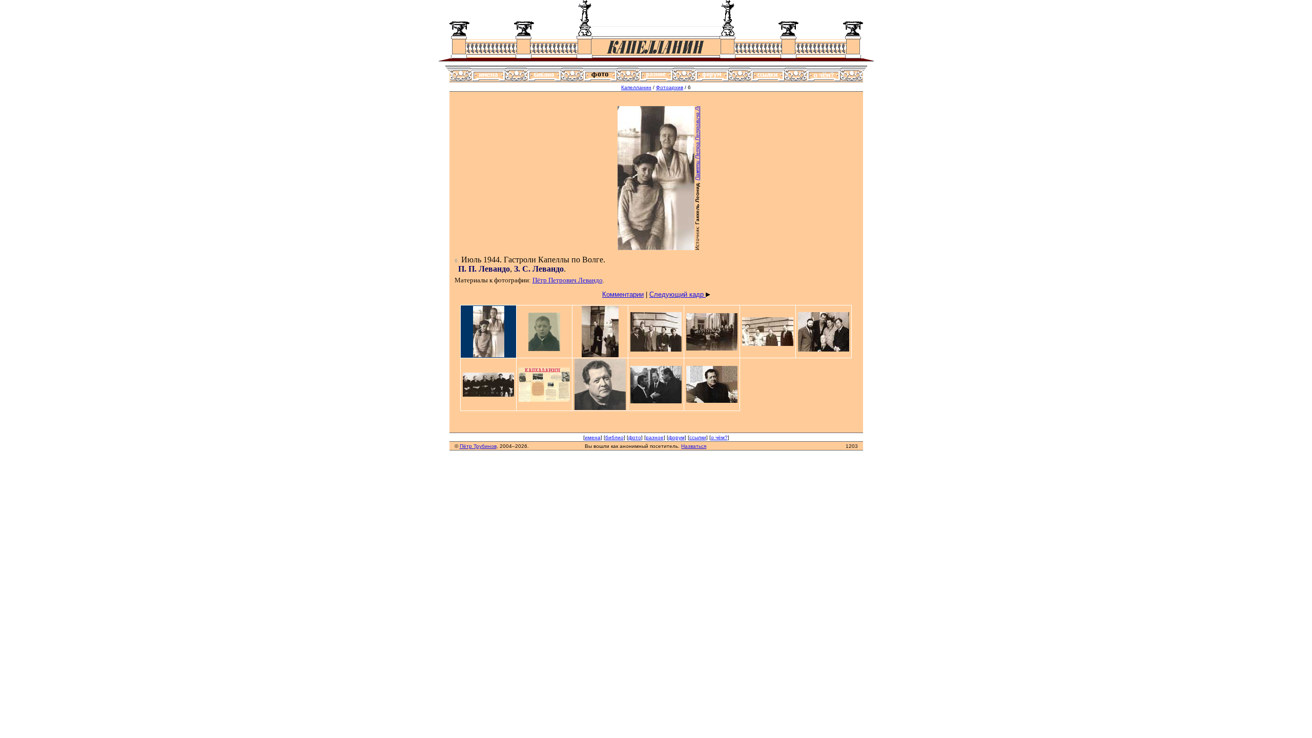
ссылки (697, 437)
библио (614, 437)
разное (655, 437)
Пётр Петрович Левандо (567, 280)
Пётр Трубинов (478, 446)
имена (593, 437)
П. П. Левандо (484, 268)
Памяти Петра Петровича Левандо (697, 134)
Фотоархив (669, 87)
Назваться (693, 446)
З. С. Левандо (539, 268)
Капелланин (636, 87)
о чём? (719, 437)
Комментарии (623, 294)
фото (634, 437)
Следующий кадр (677, 294)
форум (676, 437)
